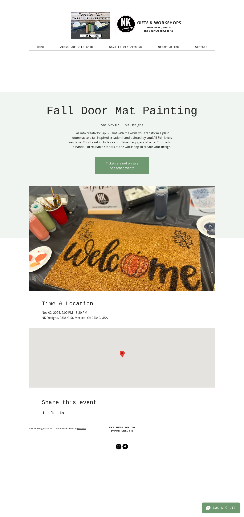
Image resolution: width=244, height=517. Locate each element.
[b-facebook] (125, 446)
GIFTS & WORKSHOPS (159, 23)
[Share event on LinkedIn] (62, 412)
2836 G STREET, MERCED (158, 27)
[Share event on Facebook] (43, 412)
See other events (122, 168)
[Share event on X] (53, 412)
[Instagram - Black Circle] (118, 446)
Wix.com (81, 428)
